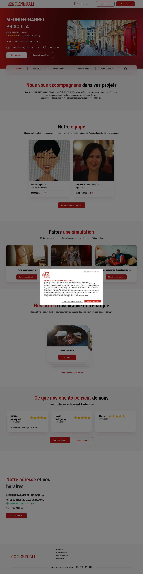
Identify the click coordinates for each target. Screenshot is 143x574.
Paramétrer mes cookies (72, 301)
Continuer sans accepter (91, 272)
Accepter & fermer (93, 301)
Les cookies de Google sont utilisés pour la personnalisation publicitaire (68, 287)
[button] (73, 295)
